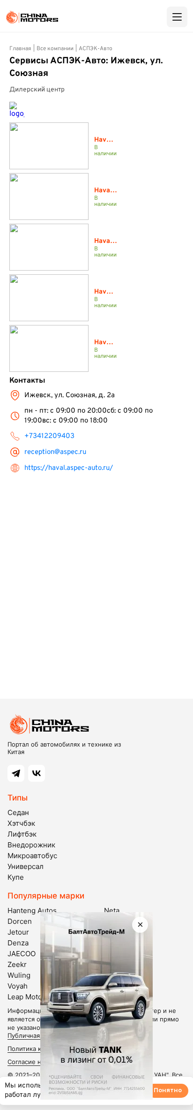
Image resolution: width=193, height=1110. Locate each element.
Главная (20, 49)
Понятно (168, 1091)
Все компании (55, 49)
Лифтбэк (22, 834)
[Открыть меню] (177, 17)
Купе (15, 877)
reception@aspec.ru (55, 452)
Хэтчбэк (21, 823)
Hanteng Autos (32, 910)
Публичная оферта (35, 1035)
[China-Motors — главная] (32, 17)
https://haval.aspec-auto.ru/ (68, 468)
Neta (111, 910)
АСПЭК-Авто (95, 49)
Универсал (25, 866)
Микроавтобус (32, 855)
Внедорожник (31, 844)
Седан (18, 812)
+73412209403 (49, 436)
